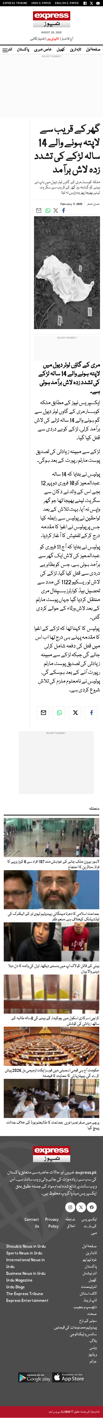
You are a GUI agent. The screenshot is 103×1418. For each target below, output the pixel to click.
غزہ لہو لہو (90, 1260)
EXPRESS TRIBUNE (15, 3)
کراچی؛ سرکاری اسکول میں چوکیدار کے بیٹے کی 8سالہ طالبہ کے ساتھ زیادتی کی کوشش (55, 1021)
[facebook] (91, 712)
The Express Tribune (24, 1294)
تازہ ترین (75, 50)
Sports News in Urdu (24, 1253)
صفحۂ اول (93, 50)
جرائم (93, 1362)
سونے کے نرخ (88, 1321)
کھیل (61, 50)
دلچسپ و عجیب (85, 1307)
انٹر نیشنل (89, 1274)
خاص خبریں (43, 50)
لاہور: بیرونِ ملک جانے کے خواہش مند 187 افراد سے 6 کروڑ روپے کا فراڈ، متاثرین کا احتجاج (53, 864)
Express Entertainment (27, 1301)
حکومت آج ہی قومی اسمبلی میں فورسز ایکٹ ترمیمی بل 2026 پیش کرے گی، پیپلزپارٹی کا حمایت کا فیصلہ (52, 1073)
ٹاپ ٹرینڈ (90, 1301)
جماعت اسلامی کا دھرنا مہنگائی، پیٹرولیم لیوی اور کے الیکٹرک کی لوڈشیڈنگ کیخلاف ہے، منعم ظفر (53, 917)
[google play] (34, 1379)
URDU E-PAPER (41, 3)
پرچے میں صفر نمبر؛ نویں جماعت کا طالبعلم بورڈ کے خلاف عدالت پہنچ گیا (52, 1125)
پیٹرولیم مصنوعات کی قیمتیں (75, 1328)
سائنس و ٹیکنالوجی (83, 1334)
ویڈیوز (92, 1355)
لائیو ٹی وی (53, 39)
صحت (92, 1314)
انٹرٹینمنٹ (89, 1287)
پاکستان (23, 50)
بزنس (93, 1348)
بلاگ (93, 1341)
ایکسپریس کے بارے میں (89, 1226)
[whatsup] (59, 712)
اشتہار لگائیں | (38, 39)
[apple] (68, 1379)
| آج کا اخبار (66, 39)
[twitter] (75, 712)
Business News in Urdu (26, 1274)
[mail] (43, 712)
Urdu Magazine (19, 1280)
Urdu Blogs (15, 1287)
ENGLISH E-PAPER (67, 3)
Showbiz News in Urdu (26, 1246)
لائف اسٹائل (88, 1294)
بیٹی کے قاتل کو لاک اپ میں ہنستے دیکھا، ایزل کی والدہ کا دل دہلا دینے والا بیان (53, 969)
